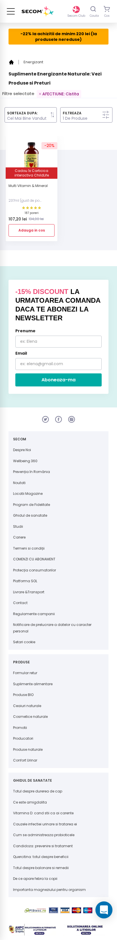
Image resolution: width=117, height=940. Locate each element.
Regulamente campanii (34, 613)
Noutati (19, 482)
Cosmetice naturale (30, 716)
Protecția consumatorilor (34, 570)
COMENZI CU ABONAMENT (34, 559)
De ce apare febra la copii (35, 878)
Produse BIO (23, 694)
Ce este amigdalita (30, 802)
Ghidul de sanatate (30, 515)
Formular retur (25, 672)
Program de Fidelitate (31, 504)
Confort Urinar (25, 760)
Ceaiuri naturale (27, 705)
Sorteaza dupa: (22, 113)
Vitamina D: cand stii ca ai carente (43, 813)
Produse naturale (28, 749)
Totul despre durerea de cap (37, 791)
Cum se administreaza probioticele (43, 834)
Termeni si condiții (29, 548)
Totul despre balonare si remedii (41, 867)
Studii (18, 526)
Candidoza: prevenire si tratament (43, 846)
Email (21, 353)
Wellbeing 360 (25, 461)
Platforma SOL (25, 581)
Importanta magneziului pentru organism (49, 889)
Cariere (19, 537)
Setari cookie (24, 642)
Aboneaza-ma (58, 380)
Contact (20, 602)
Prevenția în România (31, 471)
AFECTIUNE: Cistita (60, 94)
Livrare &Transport (28, 592)
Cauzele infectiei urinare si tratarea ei (45, 824)
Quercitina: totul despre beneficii (40, 856)
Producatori (23, 738)
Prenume (25, 331)
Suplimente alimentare (33, 684)
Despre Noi (22, 449)
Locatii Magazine (28, 493)
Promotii (20, 727)
